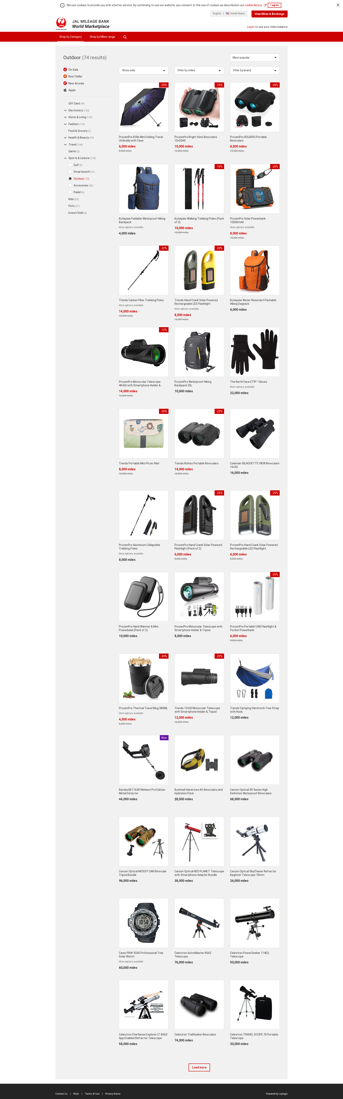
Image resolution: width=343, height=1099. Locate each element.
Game (74, 151)
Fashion (76, 124)
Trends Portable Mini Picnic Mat (139, 463)
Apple (72, 90)
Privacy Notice (112, 1093)
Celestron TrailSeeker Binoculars (195, 1034)
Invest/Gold (77, 212)
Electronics (78, 110)
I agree (274, 5)
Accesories (83, 185)
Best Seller (75, 76)
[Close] (338, 5)
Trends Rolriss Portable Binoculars (196, 463)
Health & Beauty (81, 137)
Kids (73, 199)
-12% (164, 329)
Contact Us (61, 1093)
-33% (164, 656)
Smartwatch (84, 171)
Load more (199, 1067)
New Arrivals (76, 83)
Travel (75, 144)
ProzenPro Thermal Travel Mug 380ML (143, 708)
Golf (78, 165)
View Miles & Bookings (269, 13)
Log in (250, 26)
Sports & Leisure (82, 158)
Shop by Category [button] (70, 36)
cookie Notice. (254, 5)
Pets (74, 205)
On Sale (73, 69)
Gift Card (76, 103)
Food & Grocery (79, 130)
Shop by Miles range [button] (102, 36)
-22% (164, 248)
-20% (275, 85)
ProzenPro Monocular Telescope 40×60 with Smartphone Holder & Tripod (140, 385)
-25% (164, 85)
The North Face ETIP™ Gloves (248, 381)
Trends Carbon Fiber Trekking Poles (141, 300)
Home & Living (80, 117)
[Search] (124, 37)
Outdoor (81, 178)
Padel (79, 192)
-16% (219, 85)
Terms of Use (92, 1093)
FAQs (76, 1093)
